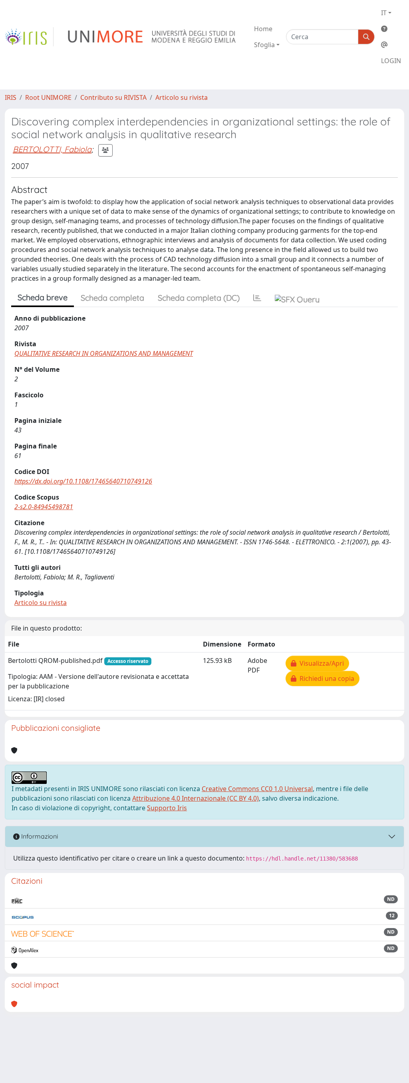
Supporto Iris (167, 807)
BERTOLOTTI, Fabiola (52, 149)
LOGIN (391, 60)
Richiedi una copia (325, 678)
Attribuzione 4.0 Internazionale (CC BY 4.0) (195, 798)
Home (263, 28)
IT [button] (384, 12)
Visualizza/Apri (320, 663)
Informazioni (39, 836)
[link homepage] (29, 36)
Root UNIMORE (48, 97)
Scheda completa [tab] (112, 298)
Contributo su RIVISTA (113, 97)
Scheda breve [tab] (43, 297)
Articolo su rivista (181, 97)
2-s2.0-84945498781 (43, 506)
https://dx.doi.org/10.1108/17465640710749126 (83, 481)
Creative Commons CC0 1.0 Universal (257, 788)
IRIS (10, 97)
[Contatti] (391, 45)
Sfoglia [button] (264, 44)
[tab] (257, 298)
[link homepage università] (152, 36)
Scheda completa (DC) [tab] (199, 298)
